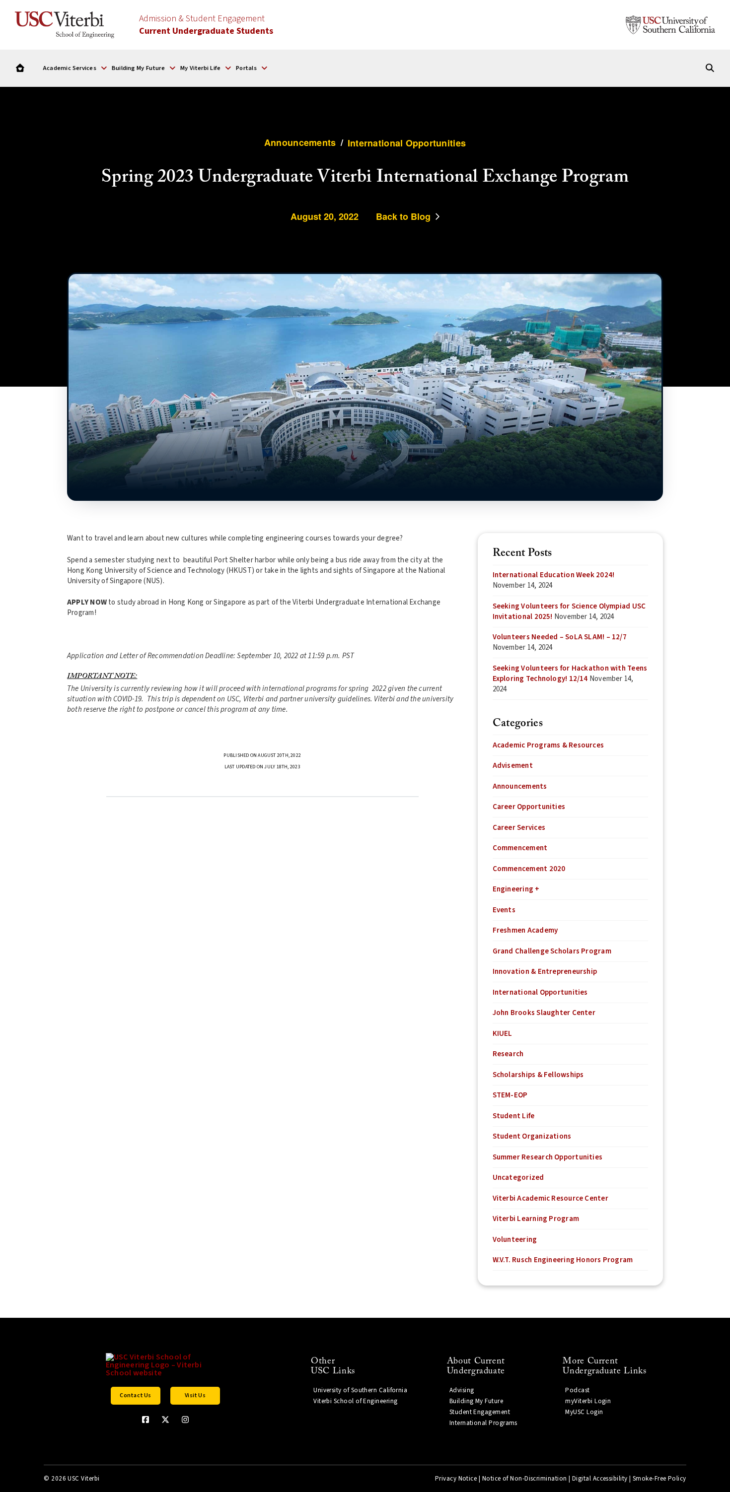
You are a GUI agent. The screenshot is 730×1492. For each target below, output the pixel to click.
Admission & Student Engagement (206, 24)
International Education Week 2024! (554, 575)
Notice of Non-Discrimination (524, 1478)
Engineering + (516, 889)
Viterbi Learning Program (536, 1219)
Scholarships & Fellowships (538, 1075)
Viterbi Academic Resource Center (550, 1198)
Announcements (520, 786)
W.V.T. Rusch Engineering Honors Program (563, 1260)
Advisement (513, 765)
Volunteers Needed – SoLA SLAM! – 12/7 (560, 637)
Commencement (520, 848)
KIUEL (502, 1033)
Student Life (514, 1116)
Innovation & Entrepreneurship (545, 971)
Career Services (519, 827)
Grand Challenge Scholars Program (552, 951)
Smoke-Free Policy (659, 1478)
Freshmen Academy (525, 930)
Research (508, 1054)
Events (504, 910)
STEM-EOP (510, 1095)
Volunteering (515, 1239)
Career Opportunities (529, 807)
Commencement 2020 (529, 869)
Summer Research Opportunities (548, 1157)
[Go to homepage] (20, 68)
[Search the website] (710, 68)
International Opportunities (540, 992)
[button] (74, 68)
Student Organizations (532, 1136)
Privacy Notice (456, 1478)
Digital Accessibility (600, 1478)
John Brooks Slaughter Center (544, 1013)
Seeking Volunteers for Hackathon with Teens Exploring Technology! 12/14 (570, 673)
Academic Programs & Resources (548, 745)
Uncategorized (518, 1177)
